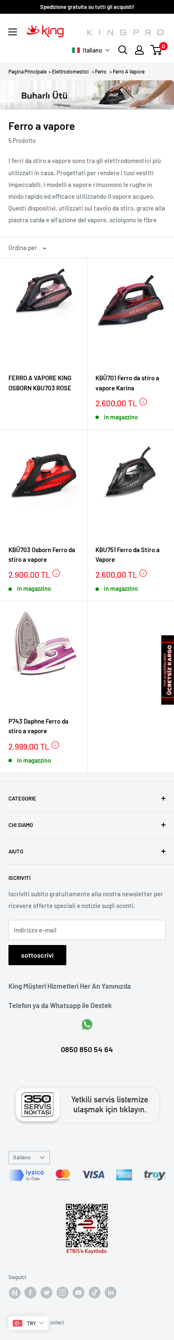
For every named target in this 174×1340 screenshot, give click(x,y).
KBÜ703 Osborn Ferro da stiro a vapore (41, 554)
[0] (156, 50)
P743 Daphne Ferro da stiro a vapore (38, 725)
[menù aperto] (12, 32)
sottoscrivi (37, 955)
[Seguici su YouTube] (78, 1292)
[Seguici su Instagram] (62, 1292)
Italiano (22, 1157)
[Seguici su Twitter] (46, 1292)
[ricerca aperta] (123, 50)
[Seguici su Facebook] (14, 1292)
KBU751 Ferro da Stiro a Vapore (127, 554)
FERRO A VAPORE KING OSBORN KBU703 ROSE (39, 382)
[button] (91, 50)
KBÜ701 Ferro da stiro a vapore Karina (127, 382)
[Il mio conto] (139, 50)
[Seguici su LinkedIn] (111, 1292)
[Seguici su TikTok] (95, 1292)
